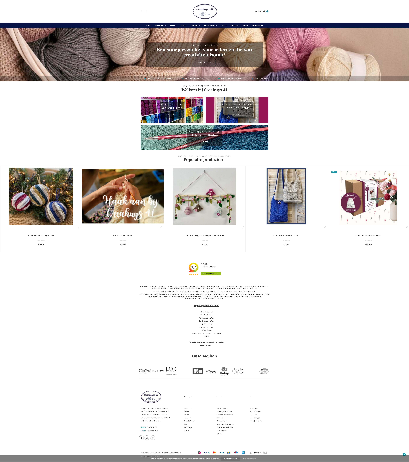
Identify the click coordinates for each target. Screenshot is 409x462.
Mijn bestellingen (255, 411)
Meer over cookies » (249, 458)
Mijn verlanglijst (255, 418)
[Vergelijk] (146, 11)
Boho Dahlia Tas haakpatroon (204, 235)
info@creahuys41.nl (151, 430)
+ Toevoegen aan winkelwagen (39, 249)
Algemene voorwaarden (225, 427)
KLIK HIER (204, 141)
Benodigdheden (209, 25)
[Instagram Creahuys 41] (147, 437)
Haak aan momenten (40, 235)
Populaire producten (203, 159)
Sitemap (220, 434)
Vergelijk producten (256, 421)
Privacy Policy (221, 430)
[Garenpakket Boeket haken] (286, 196)
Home (148, 25)
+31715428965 (152, 427)
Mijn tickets (253, 414)
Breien (183, 25)
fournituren (199, 298)
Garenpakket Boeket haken (286, 235)
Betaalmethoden (222, 421)
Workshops (234, 25)
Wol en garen (159, 25)
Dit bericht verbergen (230, 458)
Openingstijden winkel (224, 411)
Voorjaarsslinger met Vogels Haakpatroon (123, 235)
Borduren (195, 25)
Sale (222, 25)
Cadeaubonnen (257, 25)
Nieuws (245, 25)
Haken (172, 25)
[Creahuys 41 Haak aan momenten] (41, 196)
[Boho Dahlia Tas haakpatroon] (204, 196)
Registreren (254, 408)
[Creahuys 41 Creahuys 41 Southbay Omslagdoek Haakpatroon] (368, 196)
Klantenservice (222, 408)
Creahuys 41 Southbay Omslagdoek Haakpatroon (368, 235)
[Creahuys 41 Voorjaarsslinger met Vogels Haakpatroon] (123, 196)
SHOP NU (172, 114)
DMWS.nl (178, 452)
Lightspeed (164, 452)
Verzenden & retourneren (225, 424)
